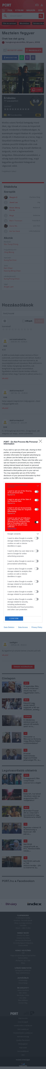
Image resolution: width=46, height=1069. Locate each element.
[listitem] (23, 486)
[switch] (37, 491)
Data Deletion (9, 627)
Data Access (23, 627)
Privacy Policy (37, 627)
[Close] (41, 442)
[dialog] (23, 534)
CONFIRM (14, 618)
